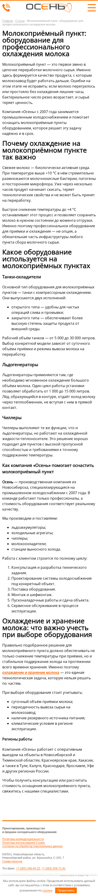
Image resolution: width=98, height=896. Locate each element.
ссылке (47, 890)
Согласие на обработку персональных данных (32, 846)
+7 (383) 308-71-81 (53, 868)
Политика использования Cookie (23, 842)
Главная (7, 21)
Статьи (20, 21)
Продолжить (66, 890)
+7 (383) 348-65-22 (28, 868)
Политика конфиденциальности (23, 839)
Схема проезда (12, 861)
